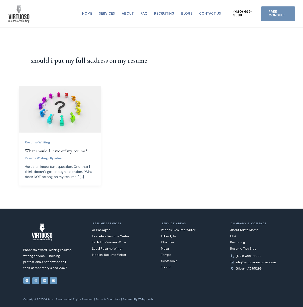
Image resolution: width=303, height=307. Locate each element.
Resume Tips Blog (243, 248)
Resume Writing (37, 142)
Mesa (165, 248)
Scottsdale (169, 261)
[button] (244, 13)
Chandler (167, 242)
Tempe (166, 255)
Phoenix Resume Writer (178, 230)
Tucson (166, 267)
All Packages (101, 230)
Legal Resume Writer (107, 248)
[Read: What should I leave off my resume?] (60, 109)
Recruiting (237, 242)
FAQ (233, 236)
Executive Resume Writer (110, 236)
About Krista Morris (244, 230)
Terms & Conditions (108, 299)
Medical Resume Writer (109, 255)
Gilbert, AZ (169, 236)
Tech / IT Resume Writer (109, 242)
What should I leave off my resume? (56, 151)
